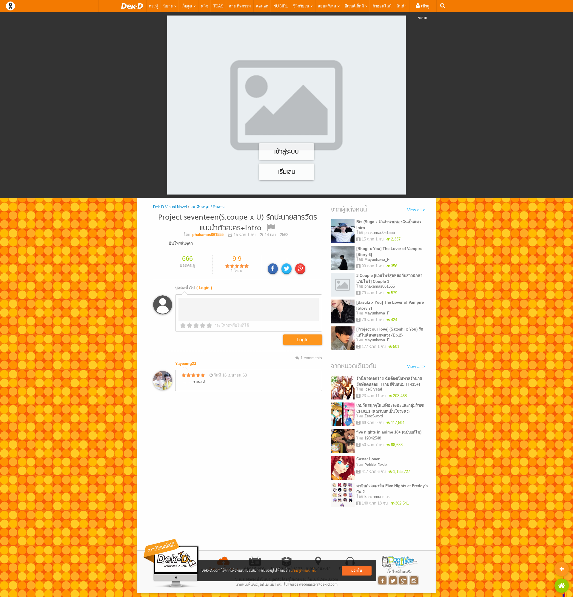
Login (303, 339)
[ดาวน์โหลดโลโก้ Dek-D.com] (171, 563)
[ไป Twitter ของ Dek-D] (393, 580)
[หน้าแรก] (132, 6)
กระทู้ (153, 6)
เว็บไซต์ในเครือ (399, 572)
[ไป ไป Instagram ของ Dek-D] (414, 580)
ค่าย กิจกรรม (240, 6)
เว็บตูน (187, 6)
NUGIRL (280, 6)
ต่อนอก (262, 6)
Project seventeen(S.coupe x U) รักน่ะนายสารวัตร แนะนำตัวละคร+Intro (237, 223)
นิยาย (168, 6)
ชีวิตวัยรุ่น (301, 6)
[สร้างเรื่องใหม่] (561, 569)
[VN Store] (561, 586)
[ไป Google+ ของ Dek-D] (403, 580)
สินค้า (401, 6)
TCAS (218, 6)
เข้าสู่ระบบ (423, 11)
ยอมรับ (356, 570)
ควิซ (204, 6)
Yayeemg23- (186, 363)
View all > (416, 209)
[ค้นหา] (442, 6)
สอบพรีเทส (327, 6)
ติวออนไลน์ (382, 6)
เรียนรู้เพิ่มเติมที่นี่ (303, 570)
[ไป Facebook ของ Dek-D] (383, 580)
